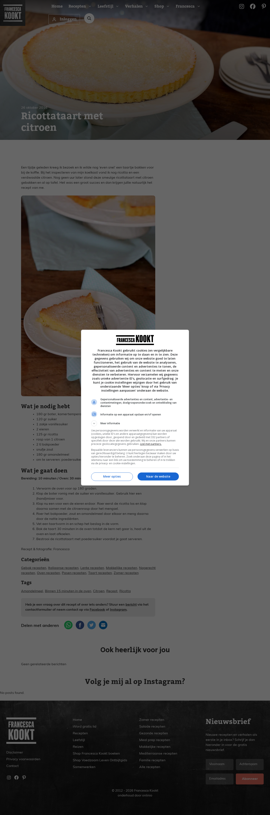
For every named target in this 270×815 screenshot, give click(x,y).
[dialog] (135, 408)
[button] (135, 423)
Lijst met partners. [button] (151, 444)
